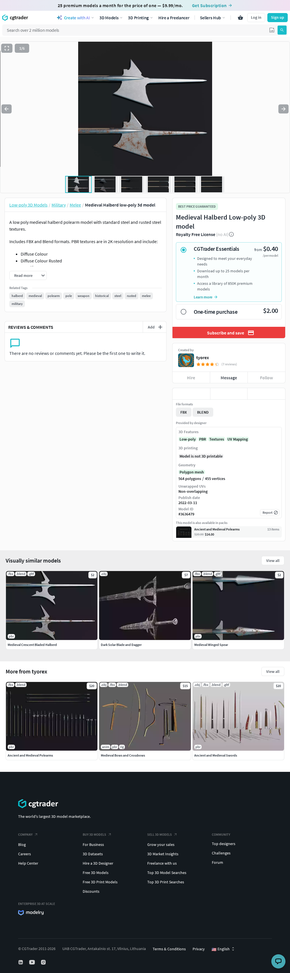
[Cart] (240, 17)
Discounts (91, 891)
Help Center (28, 863)
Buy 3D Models (94, 834)
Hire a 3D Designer (98, 863)
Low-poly (188, 439)
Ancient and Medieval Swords (215, 755)
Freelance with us (162, 863)
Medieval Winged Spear (211, 645)
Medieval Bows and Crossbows (123, 755)
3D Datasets (93, 853)
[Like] (191, 393)
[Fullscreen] (6, 48)
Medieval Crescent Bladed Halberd (32, 645)
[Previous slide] (6, 108)
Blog (22, 844)
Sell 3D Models (159, 834)
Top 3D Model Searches (166, 872)
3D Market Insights (162, 853)
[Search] (282, 30)
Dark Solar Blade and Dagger (121, 645)
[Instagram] (44, 962)
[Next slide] (283, 108)
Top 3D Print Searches (165, 881)
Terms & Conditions (169, 948)
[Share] (266, 393)
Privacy (199, 948)
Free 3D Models (95, 872)
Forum (217, 862)
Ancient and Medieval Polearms (30, 755)
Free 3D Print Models (100, 881)
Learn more (203, 297)
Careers (24, 853)
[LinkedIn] (21, 962)
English (221, 949)
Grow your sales (160, 844)
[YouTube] (32, 962)
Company (25, 834)
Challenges (221, 853)
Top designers (223, 843)
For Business (93, 844)
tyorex (202, 357)
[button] (271, 30)
